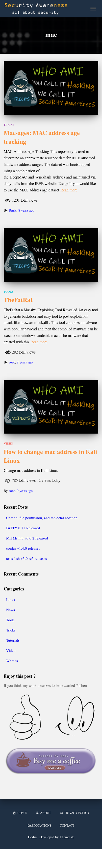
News (10, 609)
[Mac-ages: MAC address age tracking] (51, 88)
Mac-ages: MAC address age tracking (42, 137)
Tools (8, 291)
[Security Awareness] (38, 8)
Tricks (9, 125)
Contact (67, 825)
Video (8, 443)
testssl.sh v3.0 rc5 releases (26, 558)
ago (26, 210)
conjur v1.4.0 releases (23, 548)
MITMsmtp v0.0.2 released (27, 538)
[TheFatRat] (51, 255)
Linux (10, 599)
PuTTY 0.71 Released (23, 527)
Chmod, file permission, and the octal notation (41, 517)
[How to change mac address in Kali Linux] (51, 407)
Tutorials (13, 640)
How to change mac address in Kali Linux (50, 456)
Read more (68, 189)
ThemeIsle (67, 837)
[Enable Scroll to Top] (92, 839)
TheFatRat (18, 299)
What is (12, 660)
